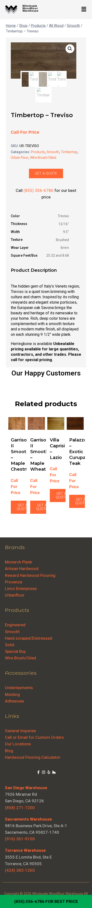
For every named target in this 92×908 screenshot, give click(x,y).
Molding (12, 694)
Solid (9, 644)
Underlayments (19, 687)
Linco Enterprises (21, 588)
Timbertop (69, 152)
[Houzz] (53, 772)
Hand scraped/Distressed (28, 638)
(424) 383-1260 (20, 870)
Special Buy (15, 651)
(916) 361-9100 (20, 838)
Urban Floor (19, 157)
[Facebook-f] (38, 772)
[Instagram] (43, 772)
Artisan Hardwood (22, 568)
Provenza (13, 582)
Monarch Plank (18, 562)
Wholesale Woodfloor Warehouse (30, 8)
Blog (9, 750)
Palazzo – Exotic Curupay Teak (78, 451)
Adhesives (14, 701)
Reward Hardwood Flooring (30, 575)
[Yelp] (48, 772)
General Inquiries (20, 730)
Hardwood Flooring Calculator (32, 757)
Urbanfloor (15, 595)
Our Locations (18, 743)
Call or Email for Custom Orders (34, 737)
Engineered (15, 624)
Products (38, 152)
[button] (84, 9)
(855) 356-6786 (29, 901)
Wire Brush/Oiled (43, 157)
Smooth (53, 152)
